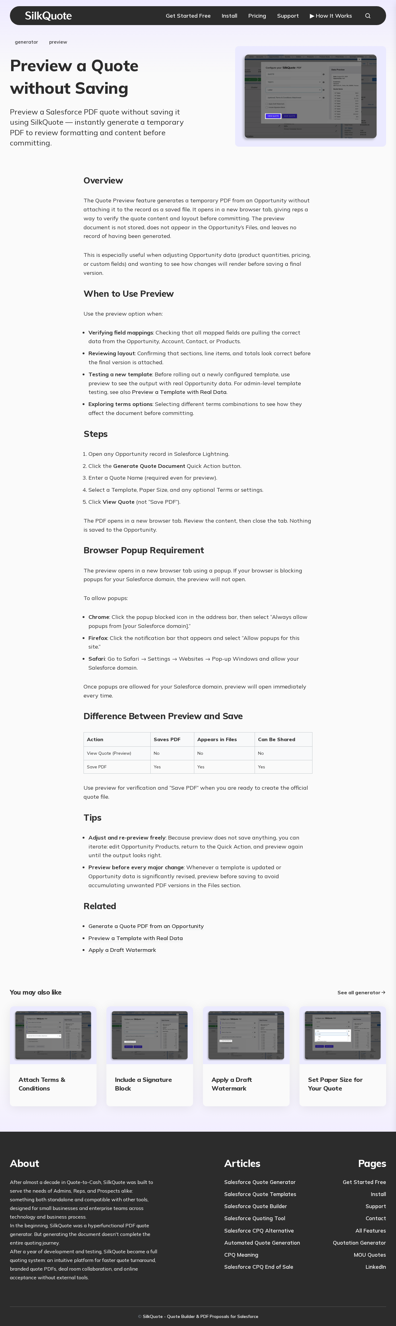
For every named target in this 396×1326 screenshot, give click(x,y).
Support (288, 15)
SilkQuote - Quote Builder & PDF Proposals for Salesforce (200, 1316)
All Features (370, 1230)
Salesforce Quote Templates (260, 1194)
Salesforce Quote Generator (260, 1182)
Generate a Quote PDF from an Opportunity (146, 926)
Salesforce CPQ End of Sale (258, 1266)
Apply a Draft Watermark (122, 949)
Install (229, 15)
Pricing (257, 15)
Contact (376, 1218)
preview (58, 42)
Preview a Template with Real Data (179, 391)
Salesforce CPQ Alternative (259, 1230)
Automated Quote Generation (262, 1242)
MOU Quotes (370, 1254)
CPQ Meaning (241, 1254)
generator (26, 42)
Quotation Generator (359, 1242)
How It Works (331, 15)
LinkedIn (376, 1266)
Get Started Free (188, 15)
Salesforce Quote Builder (255, 1206)
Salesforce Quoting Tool (254, 1218)
